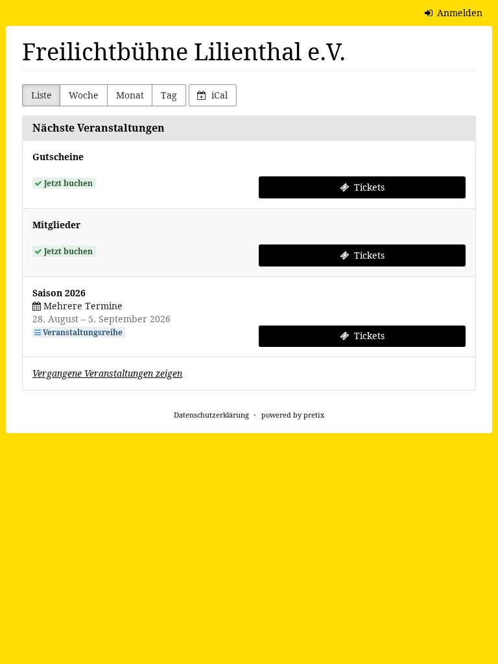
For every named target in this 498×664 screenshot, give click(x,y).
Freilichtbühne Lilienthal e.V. (184, 51)
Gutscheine (58, 156)
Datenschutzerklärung (211, 415)
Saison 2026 (59, 293)
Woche (84, 95)
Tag (169, 95)
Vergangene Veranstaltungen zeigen (107, 373)
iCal (218, 95)
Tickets (368, 187)
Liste (41, 95)
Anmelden (458, 12)
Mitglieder (56, 225)
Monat (130, 95)
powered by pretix (292, 415)
